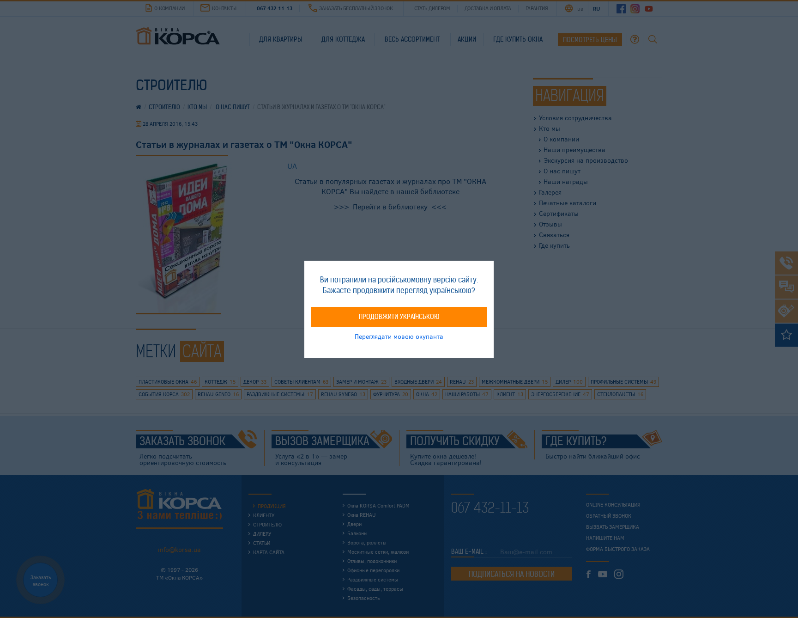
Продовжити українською (399, 316)
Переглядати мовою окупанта (399, 335)
